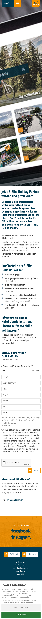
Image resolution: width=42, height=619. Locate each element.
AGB (22, 574)
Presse (22, 571)
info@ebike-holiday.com (15, 500)
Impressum (22, 562)
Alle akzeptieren (21, 615)
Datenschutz (23, 565)
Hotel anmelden (23, 568)
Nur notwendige (21, 607)
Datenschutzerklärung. (24, 451)
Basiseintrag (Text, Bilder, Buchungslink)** (18, 366)
